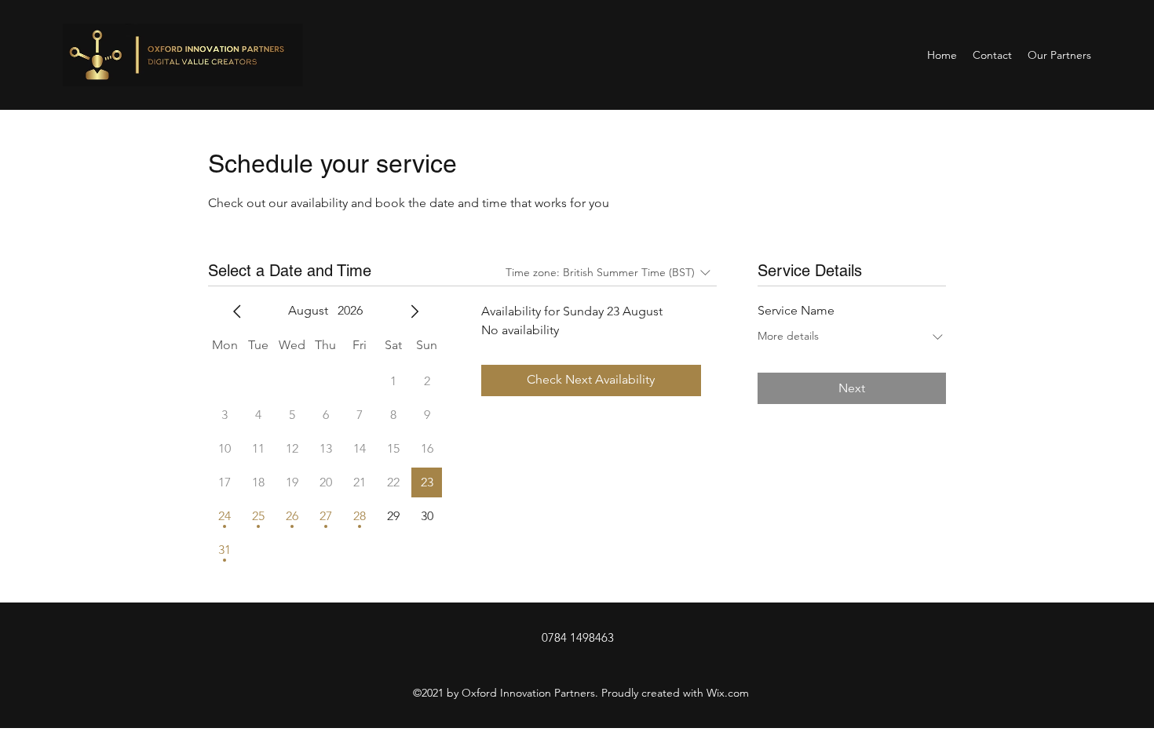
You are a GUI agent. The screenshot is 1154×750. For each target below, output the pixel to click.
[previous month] (237, 311)
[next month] (414, 311)
